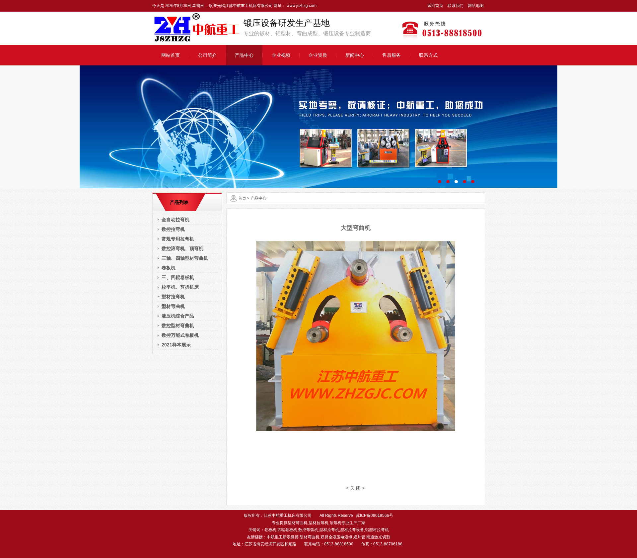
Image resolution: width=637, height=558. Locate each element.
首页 (242, 198)
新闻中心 (354, 55)
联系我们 (455, 5)
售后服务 (391, 55)
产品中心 (244, 55)
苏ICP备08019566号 (374, 515)
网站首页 (170, 55)
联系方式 (428, 55)
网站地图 (476, 5)
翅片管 (359, 537)
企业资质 (318, 55)
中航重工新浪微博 (283, 537)
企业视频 (281, 55)
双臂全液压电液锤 (336, 537)
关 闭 (355, 488)
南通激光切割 (378, 537)
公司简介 (207, 55)
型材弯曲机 (309, 537)
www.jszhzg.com (301, 5)
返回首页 (435, 5)
